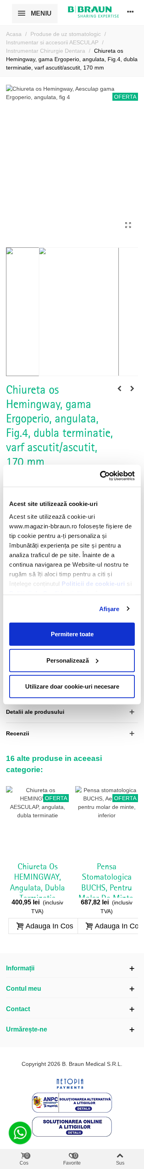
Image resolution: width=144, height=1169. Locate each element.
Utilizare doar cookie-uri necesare (72, 686)
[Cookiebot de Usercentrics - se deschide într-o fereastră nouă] (101, 475)
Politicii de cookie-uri (94, 583)
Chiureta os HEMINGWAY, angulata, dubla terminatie (37, 883)
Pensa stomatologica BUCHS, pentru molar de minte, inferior (106, 888)
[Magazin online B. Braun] (93, 12)
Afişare (109, 608)
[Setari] (130, 11)
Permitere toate (72, 634)
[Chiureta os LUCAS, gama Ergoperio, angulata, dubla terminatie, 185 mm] (132, 388)
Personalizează (67, 660)
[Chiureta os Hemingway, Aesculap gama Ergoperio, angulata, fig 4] (128, 225)
